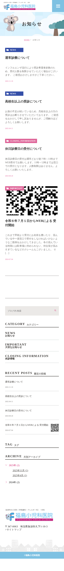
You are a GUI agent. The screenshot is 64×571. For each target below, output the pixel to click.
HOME (27, 40)
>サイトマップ (13, 529)
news (13, 50)
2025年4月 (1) (20, 475)
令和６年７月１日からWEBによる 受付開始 (26, 425)
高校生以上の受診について (23, 101)
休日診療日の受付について (23, 148)
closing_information (23, 141)
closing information (27, 357)
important (16, 188)
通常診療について (17, 57)
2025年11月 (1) (20, 470)
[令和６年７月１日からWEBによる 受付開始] (32, 200)
